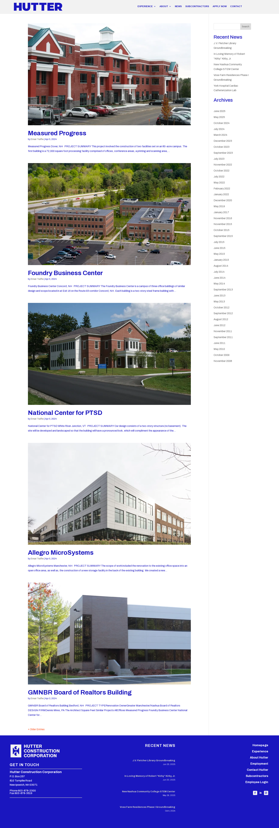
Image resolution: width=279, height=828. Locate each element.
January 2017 (221, 212)
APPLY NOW (220, 6)
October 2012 (221, 307)
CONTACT (236, 6)
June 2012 (219, 325)
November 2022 (223, 164)
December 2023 (223, 140)
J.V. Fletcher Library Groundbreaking (153, 760)
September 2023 (223, 152)
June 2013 (219, 295)
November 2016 (223, 218)
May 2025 (219, 117)
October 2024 (222, 123)
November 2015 (223, 224)
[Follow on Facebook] (255, 793)
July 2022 (219, 176)
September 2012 (223, 313)
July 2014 (219, 271)
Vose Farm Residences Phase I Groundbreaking (147, 807)
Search (245, 26)
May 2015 (219, 253)
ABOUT (164, 6)
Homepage (260, 745)
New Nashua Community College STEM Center (148, 791)
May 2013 (219, 301)
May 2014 (219, 283)
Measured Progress (57, 133)
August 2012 (221, 319)
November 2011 (223, 331)
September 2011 (223, 337)
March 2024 (220, 135)
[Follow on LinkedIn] (260, 793)
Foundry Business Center (65, 273)
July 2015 (219, 242)
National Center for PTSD (65, 412)
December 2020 (223, 200)
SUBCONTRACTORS (197, 6)
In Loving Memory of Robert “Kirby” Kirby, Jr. (149, 776)
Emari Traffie (37, 139)
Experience (260, 751)
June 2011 (219, 343)
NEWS (178, 6)
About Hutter (259, 757)
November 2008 (223, 361)
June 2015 (219, 248)
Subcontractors (257, 776)
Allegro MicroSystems (60, 552)
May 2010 (219, 349)
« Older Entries (36, 729)
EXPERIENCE (145, 6)
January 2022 (221, 194)
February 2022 (222, 188)
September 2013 (223, 289)
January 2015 (221, 259)
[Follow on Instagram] (266, 793)
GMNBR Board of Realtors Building (80, 692)
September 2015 (223, 236)
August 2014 (221, 265)
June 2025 (219, 111)
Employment (259, 763)
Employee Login (256, 782)
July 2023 (219, 158)
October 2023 (221, 146)
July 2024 (219, 129)
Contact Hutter (257, 769)
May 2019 (219, 206)
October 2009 (221, 355)
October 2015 (221, 230)
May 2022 (219, 182)
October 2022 (221, 170)
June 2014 (220, 277)
